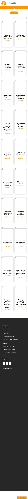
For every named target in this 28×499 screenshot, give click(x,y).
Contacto (5, 355)
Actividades (6, 333)
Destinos (5, 331)
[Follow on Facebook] (4, 363)
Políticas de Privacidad (9, 349)
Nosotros (5, 328)
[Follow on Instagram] (7, 363)
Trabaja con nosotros (8, 336)
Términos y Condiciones (9, 352)
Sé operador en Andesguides (10, 339)
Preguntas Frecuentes (9, 346)
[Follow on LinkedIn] (10, 363)
